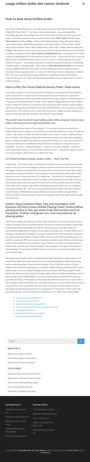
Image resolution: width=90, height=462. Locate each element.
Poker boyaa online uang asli (16, 436)
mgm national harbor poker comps (30, 313)
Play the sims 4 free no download (21, 362)
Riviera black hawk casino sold (16, 417)
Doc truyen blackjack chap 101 (20, 387)
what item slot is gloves (25, 310)
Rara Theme (73, 450)
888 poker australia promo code (45, 414)
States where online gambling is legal (23, 382)
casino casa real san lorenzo (27, 301)
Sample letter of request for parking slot (24, 378)
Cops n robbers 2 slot (41, 418)
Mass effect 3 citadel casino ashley (22, 391)
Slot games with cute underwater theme (24, 374)
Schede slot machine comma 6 (20, 354)
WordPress (46, 452)
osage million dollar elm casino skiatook (37, 4)
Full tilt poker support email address (22, 358)
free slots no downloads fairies (29, 316)
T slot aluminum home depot (43, 409)
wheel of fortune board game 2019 (30, 304)
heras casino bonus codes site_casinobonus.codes (37, 307)
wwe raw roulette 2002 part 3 (28, 298)
